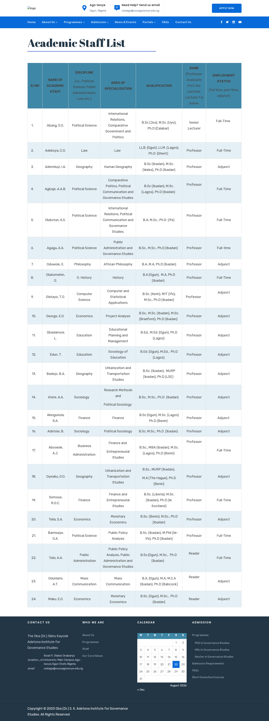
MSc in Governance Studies (212, 649)
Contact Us (183, 22)
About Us (48, 22)
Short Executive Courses (208, 677)
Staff (85, 648)
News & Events (125, 22)
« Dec (141, 689)
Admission (98, 22)
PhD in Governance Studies (212, 643)
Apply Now (226, 8)
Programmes (73, 22)
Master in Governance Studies (214, 656)
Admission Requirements (208, 663)
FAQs (165, 22)
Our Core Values (92, 655)
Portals (148, 22)
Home (31, 22)
